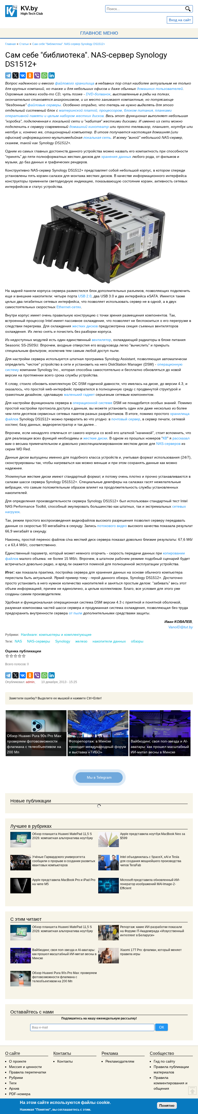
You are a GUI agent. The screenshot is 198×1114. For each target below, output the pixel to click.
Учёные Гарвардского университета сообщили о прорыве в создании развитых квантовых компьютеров (63, 861)
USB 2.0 (85, 296)
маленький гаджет (79, 394)
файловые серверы (44, 105)
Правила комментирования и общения (170, 1083)
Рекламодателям (119, 1061)
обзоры (137, 641)
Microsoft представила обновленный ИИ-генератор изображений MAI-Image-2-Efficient (150, 884)
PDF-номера (19, 1094)
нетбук (11, 132)
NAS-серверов (168, 444)
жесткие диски (95, 438)
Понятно (167, 1105)
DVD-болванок (98, 94)
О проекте (17, 1061)
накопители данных (109, 641)
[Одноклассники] (30, 75)
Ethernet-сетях (68, 307)
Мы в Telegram (99, 777)
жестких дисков (85, 326)
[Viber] (37, 75)
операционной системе (92, 403)
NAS (18, 641)
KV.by (29, 8)
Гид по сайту (164, 1061)
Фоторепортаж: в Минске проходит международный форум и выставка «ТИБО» (97, 746)
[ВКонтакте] (23, 75)
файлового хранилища (74, 83)
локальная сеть (97, 137)
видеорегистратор (58, 424)
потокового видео (112, 526)
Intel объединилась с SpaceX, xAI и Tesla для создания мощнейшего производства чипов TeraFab (150, 861)
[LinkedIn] (51, 75)
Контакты (65, 1061)
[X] (15, 75)
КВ (165, 438)
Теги (12, 1083)
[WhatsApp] (44, 75)
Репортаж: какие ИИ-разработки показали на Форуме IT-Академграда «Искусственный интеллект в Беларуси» (152, 931)
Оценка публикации (23, 651)
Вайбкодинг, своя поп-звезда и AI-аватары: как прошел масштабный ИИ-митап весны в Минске (160, 746)
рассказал (180, 438)
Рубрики (16, 1078)
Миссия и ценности (25, 1067)
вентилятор (101, 340)
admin (30, 682)
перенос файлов (50, 539)
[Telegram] (8, 75)
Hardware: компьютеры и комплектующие (56, 634)
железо (81, 641)
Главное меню (99, 33)
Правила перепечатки (27, 1072)
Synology (62, 641)
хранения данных (116, 156)
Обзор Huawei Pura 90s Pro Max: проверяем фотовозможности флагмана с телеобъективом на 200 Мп (64, 977)
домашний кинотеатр (89, 127)
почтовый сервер (125, 419)
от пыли (75, 613)
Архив (14, 1088)
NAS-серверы (38, 641)
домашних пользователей (160, 89)
